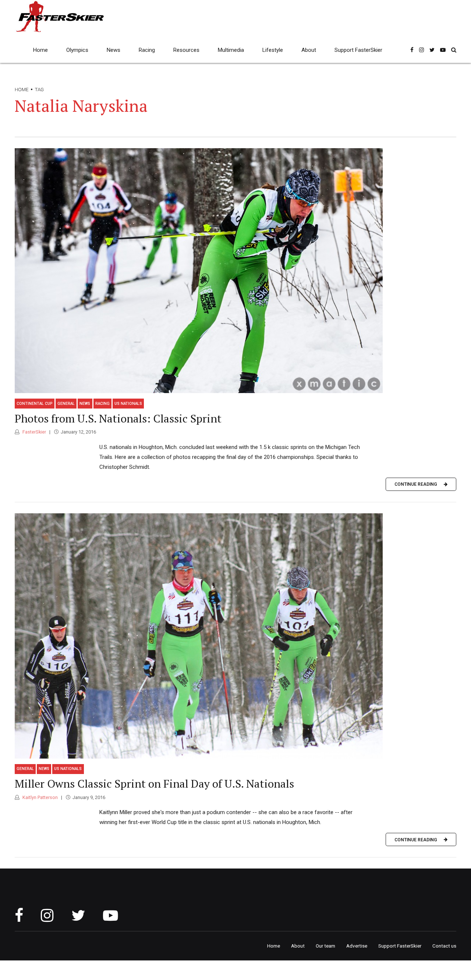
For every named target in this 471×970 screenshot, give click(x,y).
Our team (325, 946)
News (113, 50)
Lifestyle (272, 50)
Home (40, 50)
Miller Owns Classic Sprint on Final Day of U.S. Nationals (154, 783)
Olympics (77, 50)
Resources (186, 50)
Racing (147, 50)
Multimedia (231, 50)
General (66, 404)
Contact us (444, 946)
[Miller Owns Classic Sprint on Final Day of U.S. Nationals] (235, 636)
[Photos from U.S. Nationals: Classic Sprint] (235, 270)
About (308, 50)
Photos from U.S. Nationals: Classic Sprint (118, 418)
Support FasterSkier (358, 50)
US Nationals (128, 404)
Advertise (356, 946)
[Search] (453, 50)
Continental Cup (35, 404)
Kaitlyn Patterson (39, 797)
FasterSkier (33, 432)
